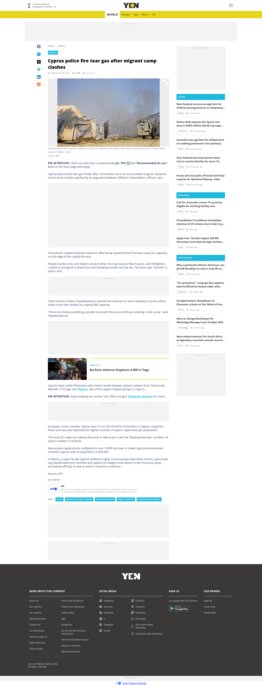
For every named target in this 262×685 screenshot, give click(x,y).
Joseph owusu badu (149, 499)
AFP (78, 73)
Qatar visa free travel (79, 499)
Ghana (181, 309)
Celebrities (182, 131)
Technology (183, 327)
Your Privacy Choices (134, 683)
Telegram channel (140, 396)
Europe (126, 14)
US (153, 14)
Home (51, 45)
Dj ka (59, 499)
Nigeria (83, 389)
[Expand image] (165, 82)
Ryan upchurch (105, 499)
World (112, 14)
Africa (145, 14)
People (181, 166)
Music (180, 345)
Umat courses (126, 499)
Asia (136, 14)
